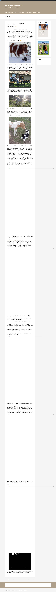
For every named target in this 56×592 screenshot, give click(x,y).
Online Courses (21, 12)
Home (6, 12)
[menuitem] (1, 0)
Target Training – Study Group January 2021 (28, 579)
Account (38, 12)
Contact (34, 12)
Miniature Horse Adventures (12, 12)
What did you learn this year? (10, 579)
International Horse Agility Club (12, 240)
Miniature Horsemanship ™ (14, 5)
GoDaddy (25, 590)
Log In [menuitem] (3, 0)
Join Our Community (28, 12)
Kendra (16, 26)
